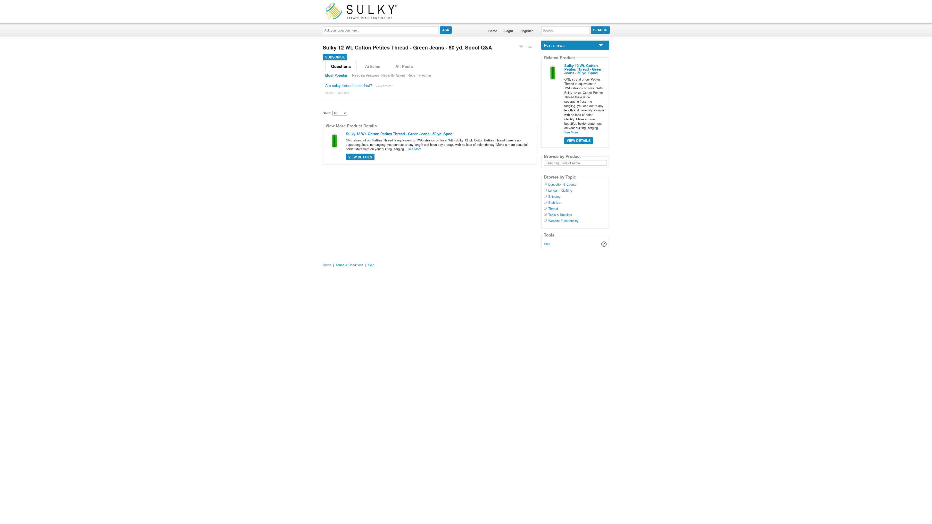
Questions (341, 66)
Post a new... (554, 45)
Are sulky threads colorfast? (348, 85)
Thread (553, 208)
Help (547, 243)
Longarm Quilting (560, 190)
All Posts (404, 66)
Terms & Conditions (349, 264)
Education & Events (562, 184)
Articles (372, 66)
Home (492, 30)
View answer (383, 86)
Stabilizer (554, 202)
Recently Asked (393, 75)
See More (414, 149)
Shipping (554, 196)
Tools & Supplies (560, 214)
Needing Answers (365, 75)
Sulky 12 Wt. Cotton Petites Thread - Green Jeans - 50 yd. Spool (399, 133)
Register (526, 30)
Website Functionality (563, 220)
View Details (360, 157)
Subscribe (335, 57)
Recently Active (419, 75)
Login (508, 30)
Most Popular (336, 75)
